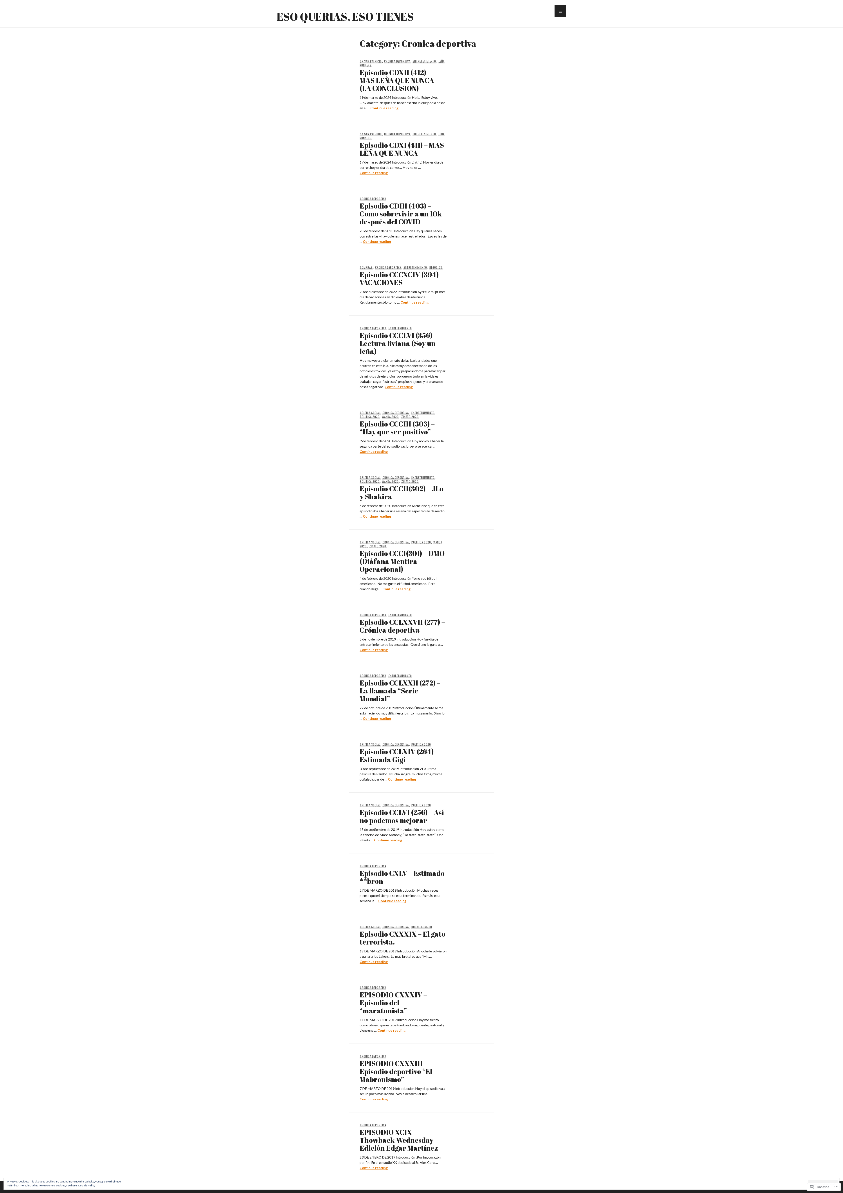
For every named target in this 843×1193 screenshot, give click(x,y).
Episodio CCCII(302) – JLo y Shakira (401, 492)
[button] (560, 11)
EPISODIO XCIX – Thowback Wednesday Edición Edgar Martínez (399, 1140)
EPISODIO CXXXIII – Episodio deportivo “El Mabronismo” (396, 1071)
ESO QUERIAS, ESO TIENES (345, 16)
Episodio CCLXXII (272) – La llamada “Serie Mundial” (400, 690)
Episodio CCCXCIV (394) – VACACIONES (402, 278)
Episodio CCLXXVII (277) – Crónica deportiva (402, 626)
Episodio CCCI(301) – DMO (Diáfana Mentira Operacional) (402, 561)
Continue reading (384, 108)
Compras (366, 267)
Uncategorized (421, 927)
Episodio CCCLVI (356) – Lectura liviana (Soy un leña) (398, 343)
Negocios (435, 267)
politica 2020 (370, 416)
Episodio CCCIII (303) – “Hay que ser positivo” (397, 427)
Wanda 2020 (390, 416)
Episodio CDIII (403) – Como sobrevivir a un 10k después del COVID (401, 213)
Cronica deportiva (397, 61)
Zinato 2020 (409, 416)
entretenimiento (424, 61)
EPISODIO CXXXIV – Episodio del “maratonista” (393, 1002)
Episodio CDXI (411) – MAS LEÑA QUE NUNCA (402, 149)
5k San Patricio (371, 61)
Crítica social (370, 412)
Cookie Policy (86, 1185)
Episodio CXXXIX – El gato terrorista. (402, 937)
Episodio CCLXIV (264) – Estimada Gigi (399, 755)
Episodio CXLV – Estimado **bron (402, 877)
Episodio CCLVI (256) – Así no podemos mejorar (402, 816)
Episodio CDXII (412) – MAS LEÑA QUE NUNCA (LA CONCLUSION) (397, 80)
